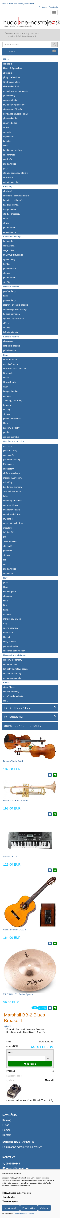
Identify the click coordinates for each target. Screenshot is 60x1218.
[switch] (3, 1193)
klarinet (6, 637)
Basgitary (7, 186)
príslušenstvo (9, 232)
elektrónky (8, 177)
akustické (7, 73)
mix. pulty (7, 446)
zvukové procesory (12, 491)
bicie (5, 605)
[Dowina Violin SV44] (30, 746)
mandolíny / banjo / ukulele (15, 91)
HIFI (5, 560)
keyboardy (8, 241)
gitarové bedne (10, 123)
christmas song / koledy (14, 651)
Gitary (6, 59)
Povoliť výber (29, 1208)
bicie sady (8, 373)
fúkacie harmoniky (11, 314)
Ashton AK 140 (10, 856)
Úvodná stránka (12, 33)
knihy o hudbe (9, 641)
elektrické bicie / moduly (14, 368)
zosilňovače (8, 455)
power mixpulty (10, 450)
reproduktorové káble (13, 523)
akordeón (7, 596)
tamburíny (7, 405)
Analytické (9, 1197)
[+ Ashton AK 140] (55, 870)
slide (5, 146)
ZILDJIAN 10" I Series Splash (18, 994)
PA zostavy (8, 464)
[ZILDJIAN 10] (30, 970)
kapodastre (8, 136)
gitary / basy (9, 687)
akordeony (8, 341)
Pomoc (6, 1130)
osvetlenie (8, 573)
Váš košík (29, 51)
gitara (5, 582)
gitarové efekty (10, 100)
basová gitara (9, 591)
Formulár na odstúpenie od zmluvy (22, 1147)
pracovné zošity (10, 646)
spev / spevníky (10, 628)
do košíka (31, 1064)
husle (5, 601)
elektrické (7, 64)
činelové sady (9, 382)
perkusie (7, 396)
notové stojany (10, 664)
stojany (6, 273)
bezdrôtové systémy (12, 150)
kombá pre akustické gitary (15, 114)
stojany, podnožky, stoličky (15, 173)
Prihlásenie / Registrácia (48, 7)
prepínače (7, 159)
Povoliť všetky (11, 1208)
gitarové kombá (10, 118)
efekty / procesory (11, 214)
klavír (5, 587)
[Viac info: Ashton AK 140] (50, 870)
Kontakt (6, 1135)
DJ (4, 537)
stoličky (6, 282)
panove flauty (9, 300)
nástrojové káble (10, 505)
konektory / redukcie (12, 500)
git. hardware (9, 155)
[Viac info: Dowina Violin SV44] (50, 775)
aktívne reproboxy (11, 473)
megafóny (7, 528)
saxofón (7, 614)
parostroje (7, 550)
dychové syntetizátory (13, 318)
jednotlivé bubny (10, 364)
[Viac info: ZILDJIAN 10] (50, 1008)
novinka (42, 1008)
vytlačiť (7, 1026)
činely (6, 377)
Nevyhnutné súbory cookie (17, 1193)
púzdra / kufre (9, 164)
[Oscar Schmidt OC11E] (30, 901)
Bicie (5, 355)
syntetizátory (9, 259)
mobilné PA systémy (12, 478)
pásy (5, 168)
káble (5, 496)
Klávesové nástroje (12, 236)
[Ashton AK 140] (30, 837)
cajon (5, 387)
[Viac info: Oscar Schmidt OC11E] (50, 943)
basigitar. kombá (10, 205)
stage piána (8, 250)
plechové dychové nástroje (15, 305)
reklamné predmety (12, 678)
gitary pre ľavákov (11, 77)
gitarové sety (9, 95)
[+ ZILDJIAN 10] (55, 1008)
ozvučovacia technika (13, 696)
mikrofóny (7, 482)
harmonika (8, 632)
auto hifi (7, 564)
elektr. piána (8, 246)
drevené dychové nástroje (15, 309)
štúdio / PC (8, 532)
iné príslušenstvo (11, 182)
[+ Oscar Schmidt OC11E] (55, 943)
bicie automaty (10, 359)
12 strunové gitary (11, 82)
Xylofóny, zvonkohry (12, 400)
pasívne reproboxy (11, 459)
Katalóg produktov (30, 33)
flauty (5, 296)
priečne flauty (9, 291)
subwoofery (8, 469)
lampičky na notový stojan (15, 669)
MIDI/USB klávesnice (13, 255)
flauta (5, 610)
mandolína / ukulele (12, 619)
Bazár (6, 682)
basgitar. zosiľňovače (13, 200)
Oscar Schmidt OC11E (14, 929)
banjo (5, 623)
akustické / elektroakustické (16, 196)
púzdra (6, 432)
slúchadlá (7, 546)
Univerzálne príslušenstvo (15, 655)
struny (6, 127)
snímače (7, 132)
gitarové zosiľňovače (12, 109)
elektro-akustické (11, 86)
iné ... (5, 701)
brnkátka (7, 141)
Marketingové (11, 1201)
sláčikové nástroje (11, 346)
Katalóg (6, 1120)
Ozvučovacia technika (13, 441)
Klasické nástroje (11, 337)
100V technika (9, 541)
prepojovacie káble (11, 514)
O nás (5, 1125)
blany (5, 423)
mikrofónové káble (11, 510)
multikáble (8, 519)
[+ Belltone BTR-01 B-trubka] (55, 814)
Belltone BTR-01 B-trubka (16, 800)
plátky (6, 323)
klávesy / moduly (11, 691)
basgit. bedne (9, 209)
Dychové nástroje (11, 287)
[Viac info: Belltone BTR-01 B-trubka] (50, 814)
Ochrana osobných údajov (24, 1213)
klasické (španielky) (12, 68)
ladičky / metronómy (12, 660)
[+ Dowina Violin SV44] (55, 775)
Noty (5, 578)
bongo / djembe (10, 391)
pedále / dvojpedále (12, 418)
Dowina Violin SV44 (13, 761)
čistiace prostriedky (12, 673)
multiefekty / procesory (13, 105)
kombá (6, 264)
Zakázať (44, 1208)
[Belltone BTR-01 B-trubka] (30, 789)
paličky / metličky (11, 428)
